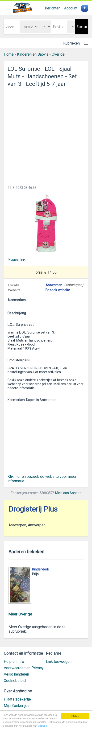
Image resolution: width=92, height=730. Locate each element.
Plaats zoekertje (17, 699)
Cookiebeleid (15, 680)
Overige (58, 54)
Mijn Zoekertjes (16, 705)
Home (9, 54)
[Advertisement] (46, 135)
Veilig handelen (16, 674)
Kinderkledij (40, 569)
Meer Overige (20, 614)
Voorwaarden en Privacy (24, 668)
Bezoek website (58, 290)
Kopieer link (16, 259)
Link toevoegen (58, 661)
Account (70, 8)
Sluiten (75, 716)
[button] (46, 223)
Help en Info (14, 661)
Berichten (52, 8)
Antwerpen (54, 285)
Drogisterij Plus (33, 509)
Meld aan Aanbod (68, 493)
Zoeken (82, 27)
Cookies (42, 725)
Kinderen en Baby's (32, 54)
